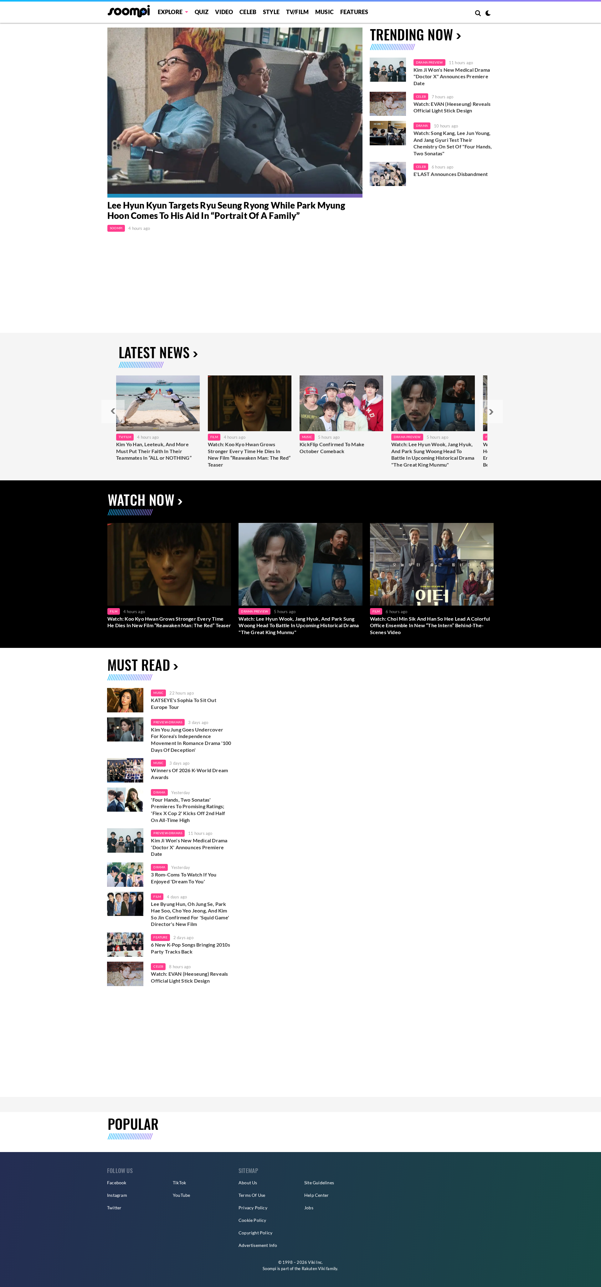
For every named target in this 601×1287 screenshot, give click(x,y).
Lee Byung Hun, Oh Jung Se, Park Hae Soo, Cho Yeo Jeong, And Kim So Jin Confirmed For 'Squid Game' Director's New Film (190, 914)
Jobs (308, 1207)
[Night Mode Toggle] (488, 13)
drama (159, 792)
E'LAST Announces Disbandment (451, 174)
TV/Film (125, 437)
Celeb (247, 11)
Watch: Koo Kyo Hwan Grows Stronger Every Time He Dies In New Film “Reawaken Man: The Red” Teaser (249, 454)
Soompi (116, 228)
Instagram (117, 1195)
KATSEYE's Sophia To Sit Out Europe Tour (183, 703)
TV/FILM (297, 11)
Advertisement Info (258, 1245)
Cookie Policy (252, 1220)
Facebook (116, 1182)
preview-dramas (167, 722)
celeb (158, 966)
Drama (422, 125)
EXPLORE (170, 11)
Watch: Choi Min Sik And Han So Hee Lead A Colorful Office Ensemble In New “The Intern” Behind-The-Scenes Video (430, 625)
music (158, 693)
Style (271, 11)
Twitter (114, 1207)
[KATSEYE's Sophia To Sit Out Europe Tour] (125, 700)
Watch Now (141, 499)
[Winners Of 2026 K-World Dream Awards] (125, 770)
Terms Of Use (252, 1195)
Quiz (202, 11)
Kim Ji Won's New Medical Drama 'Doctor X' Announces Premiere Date (189, 847)
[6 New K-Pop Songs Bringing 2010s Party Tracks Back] (125, 945)
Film (214, 437)
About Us (248, 1182)
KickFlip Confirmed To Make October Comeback (332, 447)
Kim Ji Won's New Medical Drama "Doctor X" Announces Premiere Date (452, 76)
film (157, 896)
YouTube (181, 1195)
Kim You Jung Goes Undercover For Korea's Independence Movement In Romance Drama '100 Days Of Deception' (191, 739)
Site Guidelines (319, 1182)
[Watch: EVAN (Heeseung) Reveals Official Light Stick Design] (388, 104)
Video (224, 11)
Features (354, 11)
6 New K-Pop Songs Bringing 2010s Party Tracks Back (190, 948)
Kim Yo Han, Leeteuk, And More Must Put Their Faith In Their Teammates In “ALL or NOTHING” (154, 451)
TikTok (179, 1182)
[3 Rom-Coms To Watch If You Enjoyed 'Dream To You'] (125, 874)
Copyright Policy (255, 1232)
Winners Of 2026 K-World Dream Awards (189, 773)
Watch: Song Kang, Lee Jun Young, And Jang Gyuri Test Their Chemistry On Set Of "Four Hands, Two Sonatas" (453, 143)
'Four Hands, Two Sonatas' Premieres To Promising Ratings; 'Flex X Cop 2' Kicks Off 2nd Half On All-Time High (188, 810)
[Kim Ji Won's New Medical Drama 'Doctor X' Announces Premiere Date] (388, 70)
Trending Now (411, 34)
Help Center (316, 1195)
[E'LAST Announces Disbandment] (388, 174)
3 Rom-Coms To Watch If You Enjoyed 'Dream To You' (183, 877)
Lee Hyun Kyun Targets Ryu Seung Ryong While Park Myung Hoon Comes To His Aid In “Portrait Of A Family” (226, 210)
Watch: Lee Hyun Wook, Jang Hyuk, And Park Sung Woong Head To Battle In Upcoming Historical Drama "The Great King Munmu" (432, 454)
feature (160, 937)
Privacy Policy (253, 1207)
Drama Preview (429, 62)
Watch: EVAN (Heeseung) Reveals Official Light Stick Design (452, 107)
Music (324, 11)
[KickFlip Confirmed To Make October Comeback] (341, 403)
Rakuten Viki (313, 1268)
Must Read (138, 664)
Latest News (154, 352)
